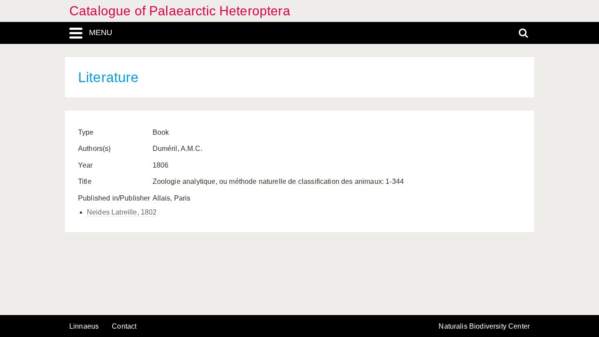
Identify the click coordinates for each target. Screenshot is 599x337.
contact (124, 326)
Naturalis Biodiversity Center (484, 326)
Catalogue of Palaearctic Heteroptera (179, 11)
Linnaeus (84, 326)
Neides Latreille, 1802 (122, 212)
